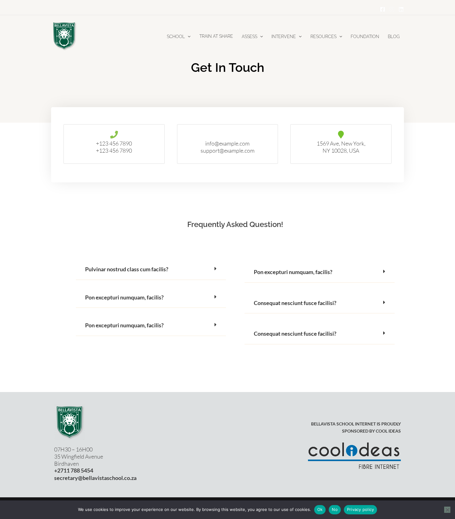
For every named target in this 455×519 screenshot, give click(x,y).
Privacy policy (360, 509)
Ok (320, 509)
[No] (447, 510)
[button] (187, 36)
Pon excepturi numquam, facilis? (124, 297)
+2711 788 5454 (73, 470)
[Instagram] (392, 9)
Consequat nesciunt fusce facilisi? (295, 303)
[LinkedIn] (401, 9)
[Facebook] (382, 9)
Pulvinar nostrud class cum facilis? (126, 269)
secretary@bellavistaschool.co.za (95, 478)
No (335, 509)
